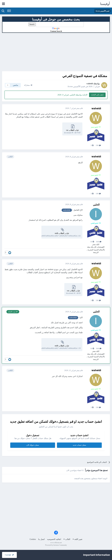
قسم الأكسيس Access (76, 86)
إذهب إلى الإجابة (97, 95)
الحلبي (96, 204)
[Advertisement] (56, 52)
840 (98, 242)
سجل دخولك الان (32, 445)
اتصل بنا (41, 539)
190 (97, 145)
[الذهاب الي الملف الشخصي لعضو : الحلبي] (96, 214)
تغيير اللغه (78, 539)
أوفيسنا (105, 4)
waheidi (89, 84)
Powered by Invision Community (56, 545)
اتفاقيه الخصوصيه (54, 539)
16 (91, 242)
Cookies (33, 539)
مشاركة (27, 85)
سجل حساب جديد (79, 445)
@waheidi (66, 210)
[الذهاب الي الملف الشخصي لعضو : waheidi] (104, 85)
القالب (67, 539)
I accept (8, 555)
